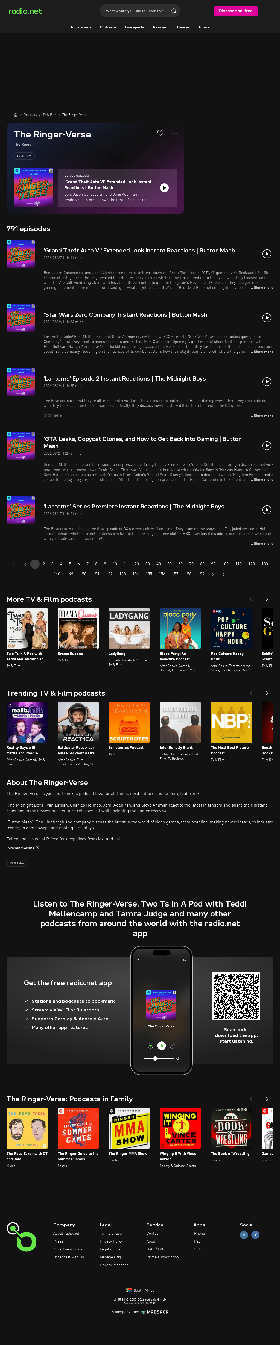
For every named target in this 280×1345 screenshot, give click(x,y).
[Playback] (164, 187)
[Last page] (224, 574)
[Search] (174, 11)
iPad (197, 1241)
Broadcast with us (68, 1257)
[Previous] (251, 597)
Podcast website (20, 848)
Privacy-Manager (114, 1265)
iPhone (199, 1233)
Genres (183, 27)
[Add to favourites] (160, 132)
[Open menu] (268, 11)
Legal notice (110, 1249)
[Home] (16, 115)
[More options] (174, 133)
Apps (151, 1241)
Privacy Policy (111, 1241)
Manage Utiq (110, 1257)
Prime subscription (163, 1257)
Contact (153, 1233)
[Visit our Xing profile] (255, 1235)
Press (58, 1241)
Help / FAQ (156, 1249)
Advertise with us (67, 1249)
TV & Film (24, 156)
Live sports (134, 27)
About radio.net (66, 1233)
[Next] (266, 597)
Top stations (80, 27)
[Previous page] (25, 564)
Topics (204, 27)
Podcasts (108, 27)
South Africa (143, 1291)
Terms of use (111, 1233)
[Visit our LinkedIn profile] (244, 1235)
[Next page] (213, 574)
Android (199, 1249)
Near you (160, 27)
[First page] (14, 564)
